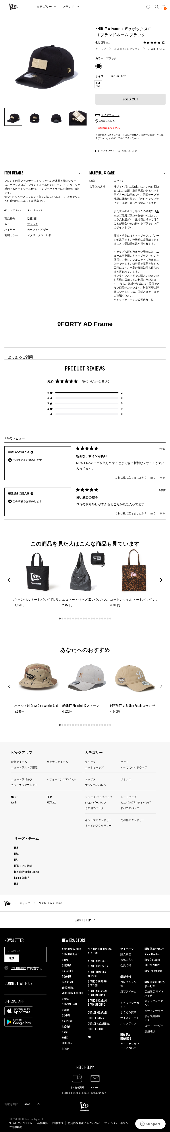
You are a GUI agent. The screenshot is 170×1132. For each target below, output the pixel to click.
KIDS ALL (51, 802)
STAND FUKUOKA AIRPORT (97, 974)
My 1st (14, 797)
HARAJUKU (67, 971)
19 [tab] (107, 619)
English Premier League (26, 871)
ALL (89, 1037)
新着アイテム (19, 761)
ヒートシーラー (154, 1010)
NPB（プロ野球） (24, 865)
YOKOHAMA (67, 987)
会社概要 (42, 1123)
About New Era (152, 954)
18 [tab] (105, 619)
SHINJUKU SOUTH (71, 949)
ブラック (32, 224)
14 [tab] (94, 619)
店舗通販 (150, 1031)
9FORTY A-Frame (158, 48)
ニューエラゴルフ (21, 779)
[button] (85, 393)
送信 (11, 958)
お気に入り (127, 959)
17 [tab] (102, 619)
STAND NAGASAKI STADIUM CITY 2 (97, 1002)
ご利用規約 (18, 968)
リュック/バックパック (98, 797)
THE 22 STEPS (152, 965)
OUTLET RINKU (96, 1029)
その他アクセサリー (133, 820)
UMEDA (65, 1010)
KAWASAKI (67, 982)
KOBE (65, 1037)
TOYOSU (66, 976)
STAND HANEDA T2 (98, 966)
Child (49, 797)
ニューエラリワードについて (129, 1046)
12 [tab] (89, 619)
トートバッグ (129, 797)
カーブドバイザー (37, 229)
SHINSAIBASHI (69, 1004)
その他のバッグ (94, 808)
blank (91, 958)
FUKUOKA (67, 1043)
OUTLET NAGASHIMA (99, 1023)
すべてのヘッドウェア (134, 767)
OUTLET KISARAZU (98, 1012)
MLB (16, 847)
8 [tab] (78, 619)
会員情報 (125, 965)
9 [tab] (81, 619)
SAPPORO (67, 1021)
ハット (125, 761)
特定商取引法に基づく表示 (84, 1123)
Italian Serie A (21, 877)
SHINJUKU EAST (70, 954)
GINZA (65, 960)
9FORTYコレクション (127, 48)
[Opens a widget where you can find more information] (150, 1124)
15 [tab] (97, 619)
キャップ (100, 48)
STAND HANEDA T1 (98, 961)
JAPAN (27, 1104)
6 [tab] (73, 619)
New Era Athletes (153, 971)
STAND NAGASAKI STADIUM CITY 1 (97, 993)
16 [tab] (99, 619)
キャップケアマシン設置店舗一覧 (134, 299)
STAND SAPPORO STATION (97, 983)
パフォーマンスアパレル (61, 779)
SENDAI (66, 1015)
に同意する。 (28, 968)
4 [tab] (68, 619)
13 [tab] (92, 619)
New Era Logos (152, 959)
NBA (16, 853)
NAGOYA (66, 1026)
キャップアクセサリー (98, 820)
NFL (16, 859)
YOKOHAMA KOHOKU (72, 993)
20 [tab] (110, 619)
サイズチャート (129, 1017)
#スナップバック (12, 210)
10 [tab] (84, 619)
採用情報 (57, 1123)
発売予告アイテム (57, 761)
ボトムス (126, 779)
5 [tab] (70, 619)
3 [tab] (65, 619)
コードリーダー (154, 1025)
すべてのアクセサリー (98, 825)
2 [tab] (62, 619)
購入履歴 (125, 954)
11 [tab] (86, 619)
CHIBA (65, 998)
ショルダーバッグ (95, 802)
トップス (90, 779)
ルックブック (128, 1023)
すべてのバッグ (130, 808)
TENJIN (65, 1048)
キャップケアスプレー (145, 235)
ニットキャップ (94, 767)
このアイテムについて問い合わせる (118, 151)
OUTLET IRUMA (96, 1018)
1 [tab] (60, 619)
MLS (16, 883)
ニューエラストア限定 (24, 767)
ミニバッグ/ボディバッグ (136, 802)
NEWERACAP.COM (21, 1123)
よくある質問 (128, 1012)
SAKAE (65, 1032)
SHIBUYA (66, 965)
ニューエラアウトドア (24, 785)
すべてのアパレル (95, 785)
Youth (14, 802)
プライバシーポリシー (117, 1123)
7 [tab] (76, 619)
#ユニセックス (35, 210)
